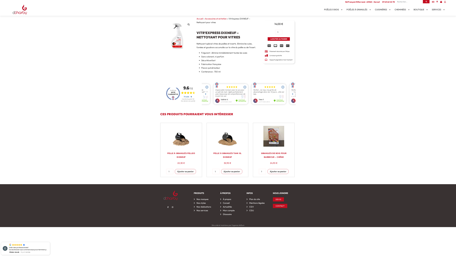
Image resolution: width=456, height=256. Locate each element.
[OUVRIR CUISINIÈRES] (389, 9)
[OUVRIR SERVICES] (443, 9)
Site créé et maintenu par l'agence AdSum (228, 225)
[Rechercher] (426, 1)
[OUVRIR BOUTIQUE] (426, 9)
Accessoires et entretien (216, 18)
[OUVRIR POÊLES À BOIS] (341, 9)
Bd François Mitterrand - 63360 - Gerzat (362, 2)
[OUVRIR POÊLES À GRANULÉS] (369, 9)
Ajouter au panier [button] (185, 171)
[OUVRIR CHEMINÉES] (408, 9)
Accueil (200, 18)
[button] (189, 24)
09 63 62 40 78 (388, 2)
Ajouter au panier (278, 39)
